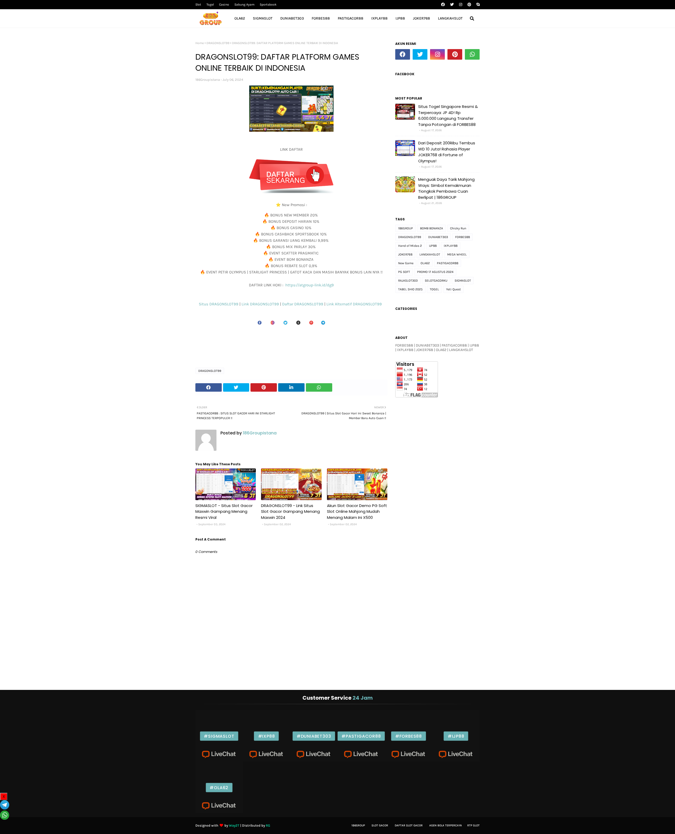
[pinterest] (469, 4)
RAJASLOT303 (408, 280)
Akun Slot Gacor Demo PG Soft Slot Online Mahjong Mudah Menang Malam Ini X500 (357, 511)
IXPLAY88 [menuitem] (379, 18)
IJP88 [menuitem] (400, 18)
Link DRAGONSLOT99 (261, 304)
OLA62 (425, 263)
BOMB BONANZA (431, 228)
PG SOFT (404, 272)
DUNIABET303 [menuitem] (292, 18)
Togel (210, 4)
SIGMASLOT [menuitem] (262, 18)
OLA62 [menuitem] (239, 18)
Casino (224, 4)
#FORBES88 (408, 736)
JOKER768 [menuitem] (421, 18)
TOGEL (434, 289)
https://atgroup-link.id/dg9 (309, 285)
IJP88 (433, 246)
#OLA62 (219, 787)
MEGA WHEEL (457, 254)
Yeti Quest (453, 289)
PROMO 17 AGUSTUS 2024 (435, 272)
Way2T (234, 825)
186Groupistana (207, 80)
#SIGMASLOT (219, 736)
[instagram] (461, 4)
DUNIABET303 (438, 237)
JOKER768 (405, 254)
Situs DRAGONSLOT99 (219, 304)
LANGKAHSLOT (430, 254)
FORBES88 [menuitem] (321, 18)
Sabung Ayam (244, 4)
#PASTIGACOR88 (361, 736)
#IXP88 (266, 736)
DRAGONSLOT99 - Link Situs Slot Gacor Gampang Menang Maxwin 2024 (290, 511)
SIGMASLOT (463, 280)
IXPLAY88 (450, 246)
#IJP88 (456, 736)
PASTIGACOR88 (447, 263)
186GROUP (405, 228)
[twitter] (452, 4)
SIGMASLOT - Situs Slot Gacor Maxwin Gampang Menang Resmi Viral (224, 511)
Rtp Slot (473, 825)
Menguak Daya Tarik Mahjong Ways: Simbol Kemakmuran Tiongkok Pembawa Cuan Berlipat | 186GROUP (446, 188)
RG (268, 825)
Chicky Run (458, 228)
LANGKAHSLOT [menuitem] (450, 18)
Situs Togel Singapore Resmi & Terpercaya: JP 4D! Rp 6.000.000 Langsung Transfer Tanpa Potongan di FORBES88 (448, 115)
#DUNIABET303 (314, 736)
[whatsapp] (472, 54)
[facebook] (443, 4)
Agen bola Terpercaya (445, 825)
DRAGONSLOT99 (217, 43)
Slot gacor (380, 825)
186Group (358, 825)
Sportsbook (268, 4)
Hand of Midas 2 (410, 246)
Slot (198, 4)
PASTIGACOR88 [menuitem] (350, 18)
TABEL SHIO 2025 (410, 289)
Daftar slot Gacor (409, 825)
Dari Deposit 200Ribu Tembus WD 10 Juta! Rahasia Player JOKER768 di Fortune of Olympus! (446, 152)
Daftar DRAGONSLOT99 (303, 304)
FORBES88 (462, 237)
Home (199, 43)
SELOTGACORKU (436, 280)
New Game (405, 263)
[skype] (477, 4)
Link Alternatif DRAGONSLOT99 (355, 304)
